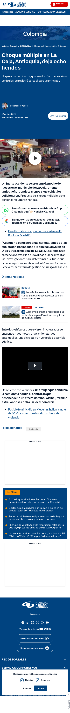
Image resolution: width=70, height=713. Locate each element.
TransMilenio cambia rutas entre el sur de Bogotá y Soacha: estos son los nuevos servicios (42, 295)
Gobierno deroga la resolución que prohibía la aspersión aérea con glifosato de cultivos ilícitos (43, 314)
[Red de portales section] (65, 659)
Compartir (58, 116)
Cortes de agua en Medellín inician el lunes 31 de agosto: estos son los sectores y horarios (36, 509)
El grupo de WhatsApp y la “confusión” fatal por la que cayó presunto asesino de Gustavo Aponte (36, 526)
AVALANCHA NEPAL (25, 12)
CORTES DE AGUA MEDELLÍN (52, 12)
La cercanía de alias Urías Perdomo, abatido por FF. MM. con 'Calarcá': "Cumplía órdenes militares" (37, 534)
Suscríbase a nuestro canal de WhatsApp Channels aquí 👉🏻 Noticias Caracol (37, 210)
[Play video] (35, 158)
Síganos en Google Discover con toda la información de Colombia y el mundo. (36, 221)
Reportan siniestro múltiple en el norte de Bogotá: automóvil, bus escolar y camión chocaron (36, 517)
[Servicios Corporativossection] (65, 667)
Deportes (45, 680)
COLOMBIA (25, 46)
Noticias (29, 680)
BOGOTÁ (25, 288)
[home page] (35, 605)
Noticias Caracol (9, 46)
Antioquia (33, 429)
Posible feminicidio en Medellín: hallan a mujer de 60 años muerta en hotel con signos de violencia (37, 413)
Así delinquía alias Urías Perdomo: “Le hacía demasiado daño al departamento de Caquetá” (34, 500)
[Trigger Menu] (4, 4)
